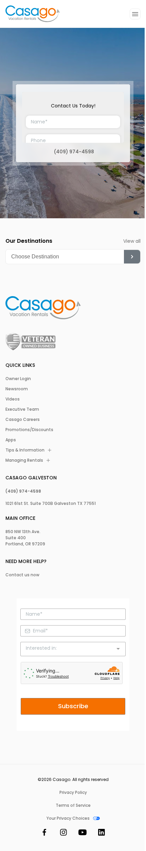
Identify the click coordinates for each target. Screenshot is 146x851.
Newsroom (16, 389)
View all (132, 241)
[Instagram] (63, 833)
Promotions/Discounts (29, 429)
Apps (10, 440)
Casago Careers (22, 419)
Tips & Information (24, 450)
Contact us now (22, 575)
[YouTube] (82, 833)
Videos (12, 399)
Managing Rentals (24, 460)
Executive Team (22, 409)
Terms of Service (73, 805)
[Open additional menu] (135, 13)
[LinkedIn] (101, 833)
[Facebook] (44, 833)
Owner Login (18, 378)
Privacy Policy (73, 792)
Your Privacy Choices (68, 818)
